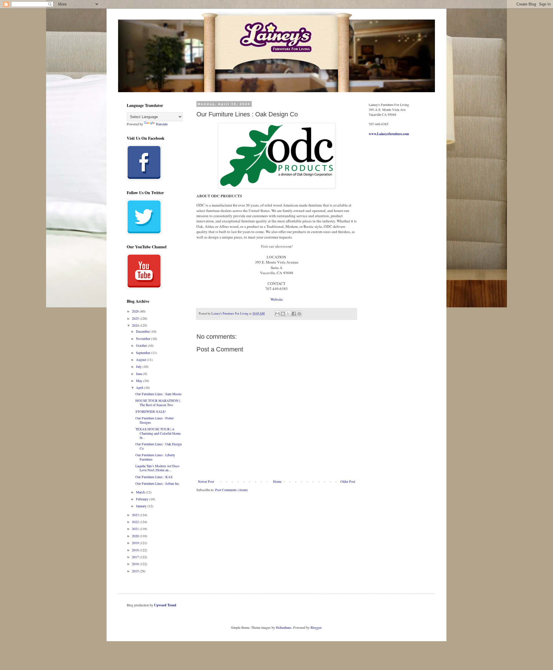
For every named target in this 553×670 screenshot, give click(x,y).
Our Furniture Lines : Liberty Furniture (155, 457)
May (139, 380)
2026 (136, 311)
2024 (136, 325)
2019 (136, 542)
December (143, 331)
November (143, 338)
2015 (136, 571)
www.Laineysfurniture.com (389, 133)
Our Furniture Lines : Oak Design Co (158, 446)
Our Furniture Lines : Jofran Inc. (157, 483)
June (139, 373)
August (141, 359)
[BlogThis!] (283, 314)
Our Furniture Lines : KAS (154, 476)
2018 (136, 550)
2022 (136, 521)
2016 (136, 563)
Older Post (347, 481)
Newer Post (206, 481)
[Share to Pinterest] (299, 314)
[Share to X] (288, 314)
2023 (136, 514)
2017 (136, 556)
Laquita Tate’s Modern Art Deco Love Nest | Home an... (157, 467)
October (142, 345)
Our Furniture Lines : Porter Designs (154, 420)
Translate (162, 124)
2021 (136, 528)
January (141, 506)
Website (276, 299)
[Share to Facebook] (294, 314)
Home (277, 481)
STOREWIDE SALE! (150, 411)
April (140, 387)
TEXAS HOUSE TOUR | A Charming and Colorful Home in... (158, 433)
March (141, 492)
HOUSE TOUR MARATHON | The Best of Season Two (157, 402)
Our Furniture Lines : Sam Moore (158, 393)
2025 (136, 318)
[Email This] (277, 314)
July (139, 366)
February (142, 499)
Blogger (315, 627)
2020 (136, 535)
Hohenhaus (283, 627)
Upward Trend (165, 605)
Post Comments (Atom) (231, 489)
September (143, 352)
